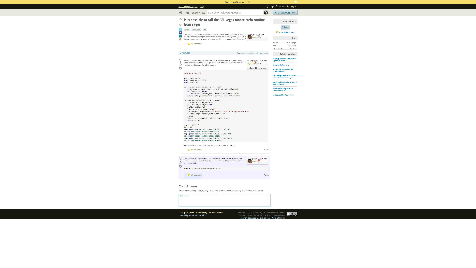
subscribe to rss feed (286, 32)
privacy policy (201, 212)
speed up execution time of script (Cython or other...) (284, 59)
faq (186, 212)
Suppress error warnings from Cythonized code (283, 70)
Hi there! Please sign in (187, 6)
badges (293, 6)
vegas (187, 29)
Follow (285, 27)
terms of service (216, 212)
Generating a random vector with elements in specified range (284, 77)
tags (272, 6)
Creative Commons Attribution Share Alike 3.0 (260, 218)
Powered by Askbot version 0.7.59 (192, 215)
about (180, 212)
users (281, 6)
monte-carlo (196, 29)
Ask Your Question (285, 12)
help (202, 6)
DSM (253, 61)
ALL (187, 12)
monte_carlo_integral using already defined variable (285, 83)
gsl (205, 29)
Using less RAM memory (281, 65)
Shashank (254, 35)
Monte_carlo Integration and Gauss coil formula (283, 89)
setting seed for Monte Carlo (283, 95)
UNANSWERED (198, 12)
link (267, 150)
